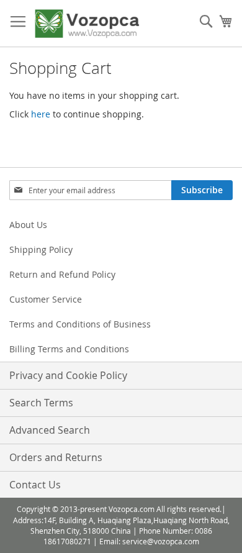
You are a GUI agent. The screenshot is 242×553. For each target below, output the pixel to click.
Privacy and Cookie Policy (68, 375)
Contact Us (35, 484)
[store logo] (87, 24)
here (40, 114)
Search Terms (41, 402)
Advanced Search (49, 430)
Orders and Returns (55, 457)
